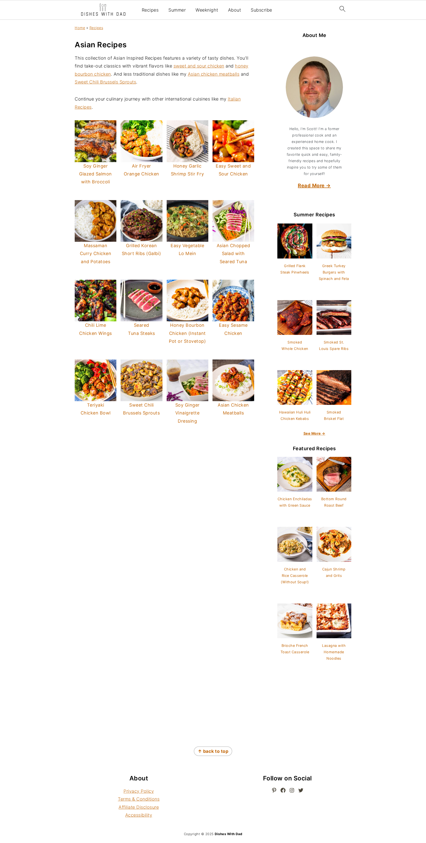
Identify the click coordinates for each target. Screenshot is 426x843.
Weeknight (206, 10)
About (234, 10)
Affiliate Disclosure (139, 807)
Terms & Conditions (139, 799)
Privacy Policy (139, 791)
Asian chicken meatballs (214, 74)
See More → (314, 433)
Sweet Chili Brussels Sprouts (105, 82)
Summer (177, 10)
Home (80, 28)
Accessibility (138, 815)
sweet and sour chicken (199, 66)
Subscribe (261, 10)
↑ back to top (213, 751)
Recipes (150, 10)
